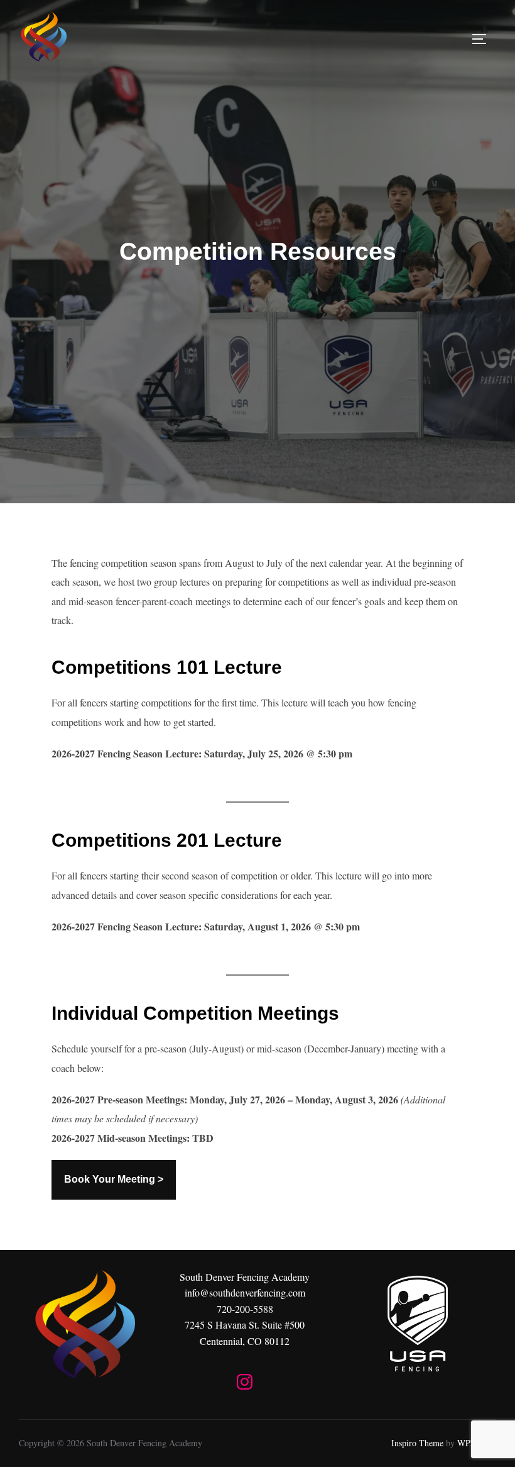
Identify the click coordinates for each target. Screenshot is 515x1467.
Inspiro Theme (417, 1443)
